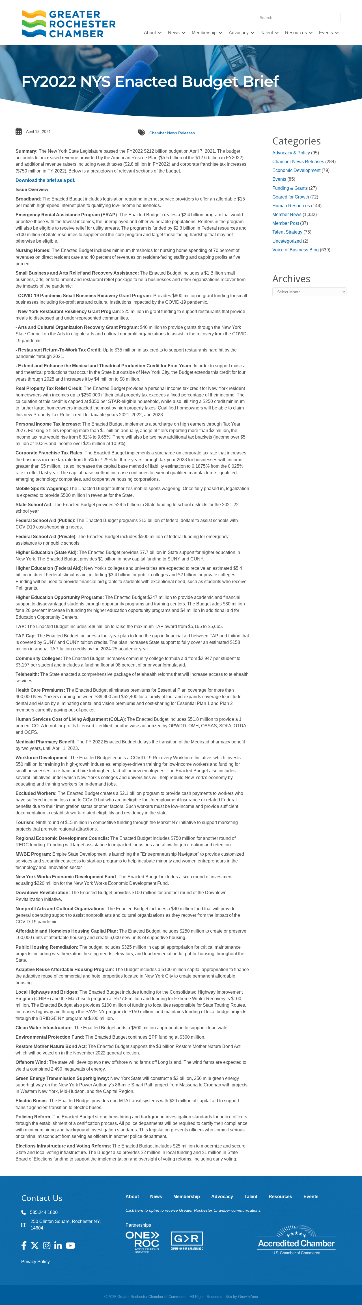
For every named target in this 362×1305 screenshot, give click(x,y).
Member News (286, 214)
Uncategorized (287, 241)
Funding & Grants (290, 188)
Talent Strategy (287, 232)
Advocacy (239, 32)
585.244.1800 (44, 1212)
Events (279, 179)
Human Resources (291, 205)
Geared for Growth (290, 197)
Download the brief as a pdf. (45, 180)
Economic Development (296, 170)
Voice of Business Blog (295, 249)
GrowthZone (248, 1297)
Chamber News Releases (172, 133)
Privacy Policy (35, 1261)
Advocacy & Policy (291, 152)
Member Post (285, 223)
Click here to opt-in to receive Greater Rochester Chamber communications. (194, 1210)
